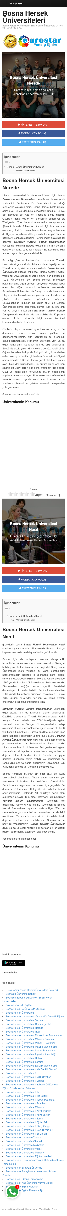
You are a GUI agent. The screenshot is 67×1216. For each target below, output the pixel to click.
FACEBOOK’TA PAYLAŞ (33, 579)
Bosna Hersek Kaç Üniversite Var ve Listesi (29, 1182)
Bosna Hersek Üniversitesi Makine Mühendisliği (31, 1046)
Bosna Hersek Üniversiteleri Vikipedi (25, 1080)
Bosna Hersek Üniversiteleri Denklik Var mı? (29, 1129)
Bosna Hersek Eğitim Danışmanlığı (24, 1190)
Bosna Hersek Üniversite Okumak (24, 1141)
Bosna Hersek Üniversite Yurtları (23, 1137)
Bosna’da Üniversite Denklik (21, 993)
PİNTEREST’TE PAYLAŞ (33, 570)
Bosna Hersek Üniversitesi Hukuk (24, 1058)
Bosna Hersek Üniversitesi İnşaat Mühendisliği (31, 1054)
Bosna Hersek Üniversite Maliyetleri (25, 1145)
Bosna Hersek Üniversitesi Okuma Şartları (28, 1024)
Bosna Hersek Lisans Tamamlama (24, 1179)
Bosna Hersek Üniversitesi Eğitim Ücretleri (29, 1156)
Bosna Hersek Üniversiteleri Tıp (23, 1092)
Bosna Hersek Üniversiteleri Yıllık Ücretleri (28, 1077)
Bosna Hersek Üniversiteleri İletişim (25, 1118)
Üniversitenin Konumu (25, 170)
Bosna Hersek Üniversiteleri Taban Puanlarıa (30, 1099)
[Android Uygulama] (13, 963)
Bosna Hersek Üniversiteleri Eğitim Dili (26, 1122)
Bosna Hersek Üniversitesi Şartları (24, 1020)
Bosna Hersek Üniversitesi (20, 1012)
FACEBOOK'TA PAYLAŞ (33, 133)
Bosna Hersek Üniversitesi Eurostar (25, 1061)
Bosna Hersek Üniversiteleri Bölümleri (26, 1133)
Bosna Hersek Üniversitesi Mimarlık (25, 1107)
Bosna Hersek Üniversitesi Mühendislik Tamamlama (34, 1035)
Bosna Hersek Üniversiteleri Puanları (26, 1103)
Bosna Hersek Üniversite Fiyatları (24, 1148)
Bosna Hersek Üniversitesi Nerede (25, 167)
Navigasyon (16, 3)
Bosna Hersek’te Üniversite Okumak (25, 1009)
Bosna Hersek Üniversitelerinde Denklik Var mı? (32, 1069)
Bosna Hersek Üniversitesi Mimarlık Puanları (30, 1039)
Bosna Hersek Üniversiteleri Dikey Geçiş (27, 1126)
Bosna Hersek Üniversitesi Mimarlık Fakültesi (30, 1043)
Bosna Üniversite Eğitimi (19, 1005)
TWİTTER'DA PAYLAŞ (33, 142)
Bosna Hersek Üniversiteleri (25, 16)
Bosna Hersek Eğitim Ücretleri (22, 1186)
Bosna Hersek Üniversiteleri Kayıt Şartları (28, 1114)
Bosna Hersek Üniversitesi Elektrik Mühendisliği (31, 1065)
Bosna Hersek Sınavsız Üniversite (24, 1167)
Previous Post (33, 937)
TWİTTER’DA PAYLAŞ (33, 588)
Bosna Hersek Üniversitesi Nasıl (24, 616)
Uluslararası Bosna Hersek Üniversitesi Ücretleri (32, 990)
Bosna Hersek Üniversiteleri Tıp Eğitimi (27, 1095)
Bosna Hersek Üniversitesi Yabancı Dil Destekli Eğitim (35, 1016)
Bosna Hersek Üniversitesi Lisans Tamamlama (31, 1050)
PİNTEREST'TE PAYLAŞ (33, 124)
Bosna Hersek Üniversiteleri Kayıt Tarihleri (28, 1111)
